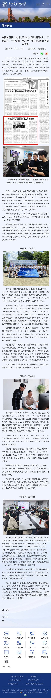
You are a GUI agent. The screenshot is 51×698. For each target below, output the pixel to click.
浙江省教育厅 (33, 680)
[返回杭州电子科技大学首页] (19, 4)
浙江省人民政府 (17, 676)
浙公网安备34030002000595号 (35, 692)
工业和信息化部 (14, 680)
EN (37, 4)
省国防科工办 (13, 684)
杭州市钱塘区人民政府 (34, 684)
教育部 (33, 676)
